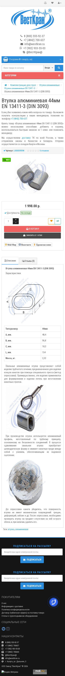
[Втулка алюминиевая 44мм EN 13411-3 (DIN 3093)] (32, 176)
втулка (11, 529)
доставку (26, 138)
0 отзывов (44, 150)
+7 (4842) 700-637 (19, 118)
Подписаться (34, 559)
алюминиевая (21, 529)
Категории (10, 75)
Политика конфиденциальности (16, 609)
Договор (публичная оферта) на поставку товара (23, 613)
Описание (11, 260)
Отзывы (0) (30, 261)
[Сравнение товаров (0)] (45, 3)
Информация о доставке (12, 606)
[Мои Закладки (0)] (52, 3)
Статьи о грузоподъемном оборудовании (20, 616)
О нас (4, 603)
